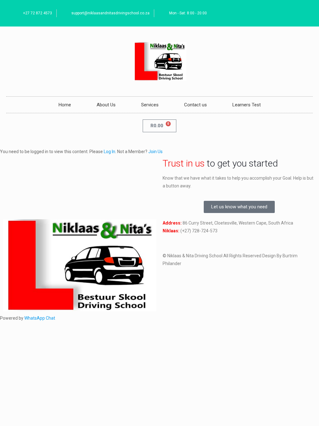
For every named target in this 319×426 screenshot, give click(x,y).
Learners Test (246, 105)
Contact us (195, 105)
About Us (106, 105)
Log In (109, 151)
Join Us (155, 151)
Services (150, 105)
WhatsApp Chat (39, 318)
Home (65, 105)
